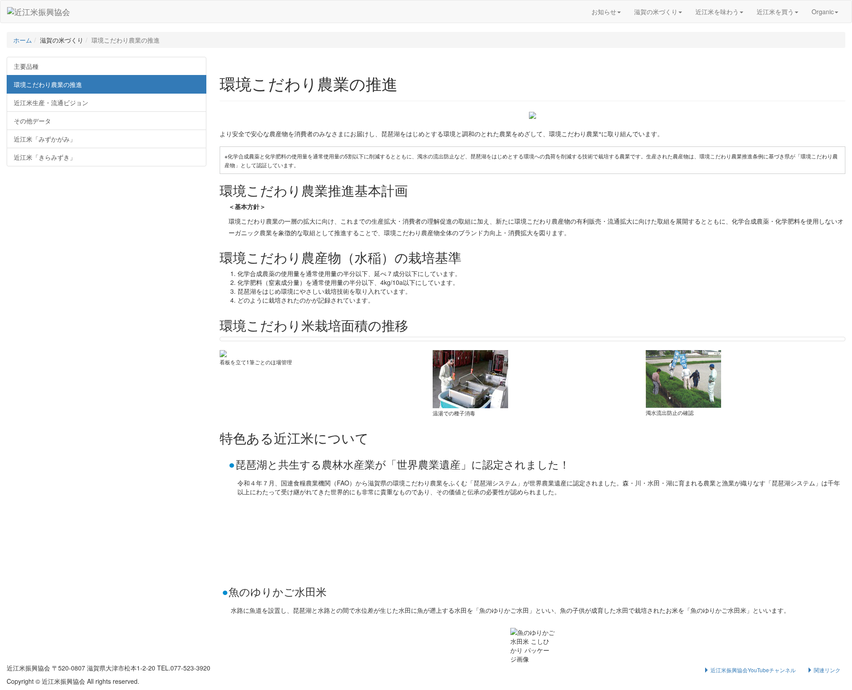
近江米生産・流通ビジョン (51, 102)
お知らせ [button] (604, 11)
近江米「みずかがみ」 (45, 138)
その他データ (32, 120)
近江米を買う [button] (775, 11)
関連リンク (826, 670)
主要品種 (26, 66)
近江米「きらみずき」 (45, 157)
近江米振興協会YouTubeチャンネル (752, 670)
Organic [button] (823, 11)
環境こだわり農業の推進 (48, 84)
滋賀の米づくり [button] (656, 11)
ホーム (22, 39)
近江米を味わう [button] (717, 11)
